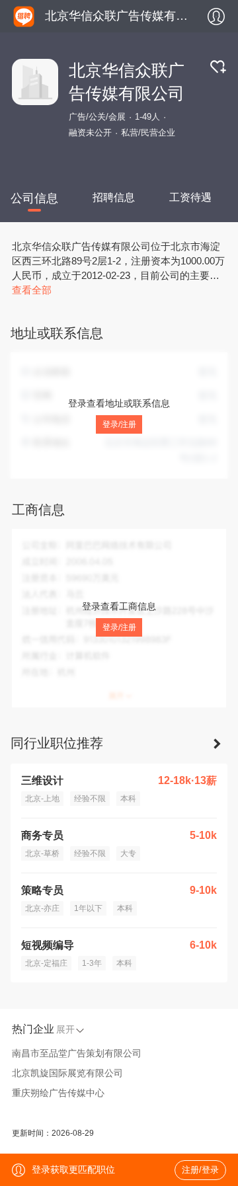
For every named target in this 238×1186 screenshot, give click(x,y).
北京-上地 (42, 798)
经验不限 (90, 798)
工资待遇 (190, 197)
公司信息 (34, 198)
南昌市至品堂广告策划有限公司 (76, 1053)
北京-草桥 (42, 853)
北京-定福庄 (46, 963)
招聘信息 (114, 197)
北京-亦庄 (42, 908)
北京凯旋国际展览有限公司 (67, 1073)
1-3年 (92, 963)
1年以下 (88, 908)
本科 (128, 798)
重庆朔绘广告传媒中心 (58, 1092)
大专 (128, 853)
